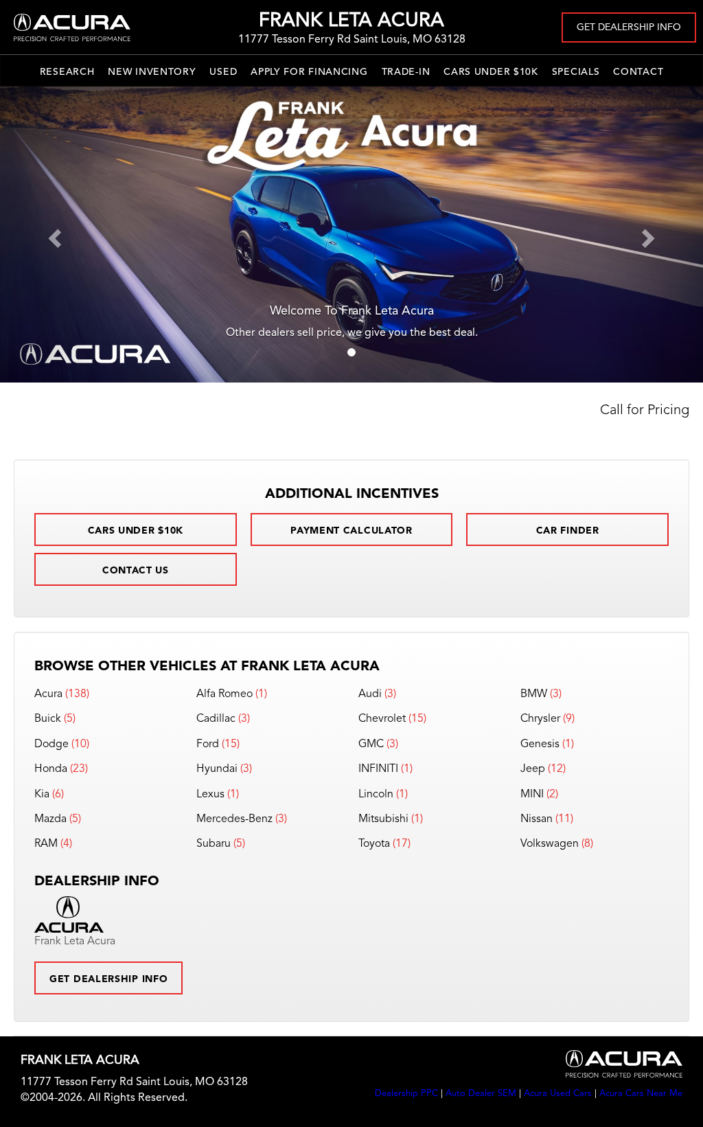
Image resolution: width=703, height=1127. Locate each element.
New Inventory (152, 72)
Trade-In (406, 72)
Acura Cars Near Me (640, 1093)
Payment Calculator (351, 531)
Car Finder (567, 531)
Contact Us (135, 571)
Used (223, 72)
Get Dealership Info (629, 27)
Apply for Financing (309, 72)
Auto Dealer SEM (481, 1093)
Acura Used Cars (558, 1093)
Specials (576, 72)
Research (67, 72)
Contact (638, 72)
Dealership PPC (406, 1093)
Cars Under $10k (490, 72)
